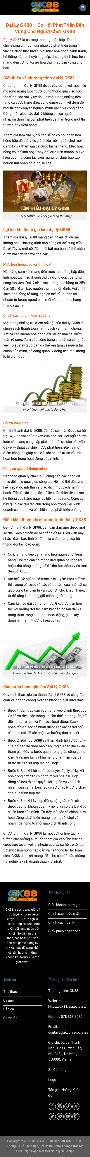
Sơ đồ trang (57, 1070)
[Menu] (82, 7)
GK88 (41, 476)
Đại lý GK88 (12, 40)
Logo (52, 1080)
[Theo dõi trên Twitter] (52, 1116)
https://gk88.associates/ (67, 1006)
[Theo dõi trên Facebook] (52, 1106)
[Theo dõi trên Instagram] (60, 1106)
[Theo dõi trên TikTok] (68, 1106)
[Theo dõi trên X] (76, 1106)
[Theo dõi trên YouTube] (68, 1116)
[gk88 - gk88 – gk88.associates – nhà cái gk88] (45, 7)
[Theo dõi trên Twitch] (76, 1116)
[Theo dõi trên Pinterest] (60, 1116)
